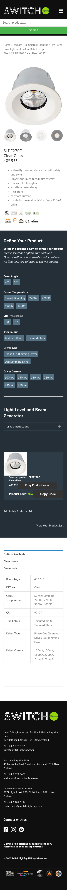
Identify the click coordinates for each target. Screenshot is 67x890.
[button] (59, 426)
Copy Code (48, 494)
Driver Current (12, 371)
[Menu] (60, 10)
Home (7, 44)
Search (33, 30)
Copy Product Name (37, 485)
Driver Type (10, 348)
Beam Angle (11, 276)
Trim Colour (11, 332)
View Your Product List (49, 525)
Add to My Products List (18, 511)
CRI (13, 315)
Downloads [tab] (11, 568)
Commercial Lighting (36, 44)
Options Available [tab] (14, 554)
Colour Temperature (16, 292)
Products (17, 44)
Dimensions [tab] (11, 561)
